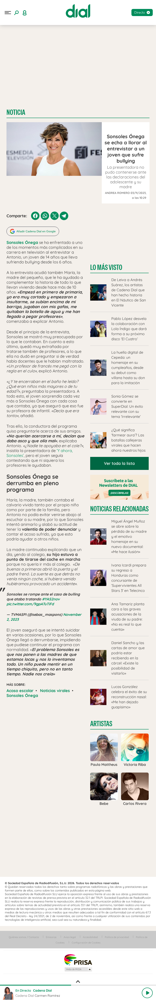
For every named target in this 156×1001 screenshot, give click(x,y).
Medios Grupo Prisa (78, 969)
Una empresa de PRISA (78, 959)
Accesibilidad (90, 937)
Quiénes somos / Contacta (24, 937)
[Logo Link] (78, 11)
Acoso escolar (20, 690)
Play (147, 992)
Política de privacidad (117, 937)
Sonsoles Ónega (22, 695)
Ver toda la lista (119, 463)
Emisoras (51, 937)
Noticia (15, 112)
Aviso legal (70, 937)
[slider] (78, 985)
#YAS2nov (51, 599)
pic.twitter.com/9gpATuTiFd (30, 604)
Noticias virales (55, 690)
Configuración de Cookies (86, 942)
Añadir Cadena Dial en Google (36, 231)
